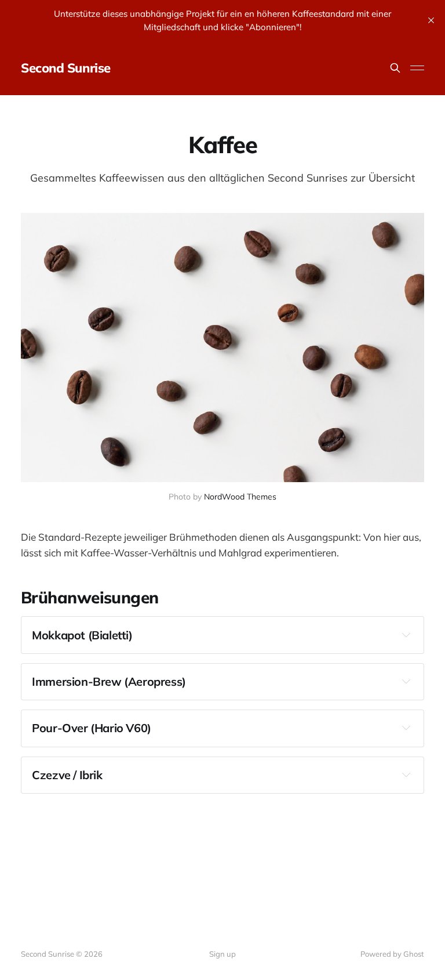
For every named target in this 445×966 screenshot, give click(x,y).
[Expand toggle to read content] (406, 635)
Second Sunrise (66, 67)
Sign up (222, 953)
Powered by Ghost (392, 953)
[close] (431, 20)
